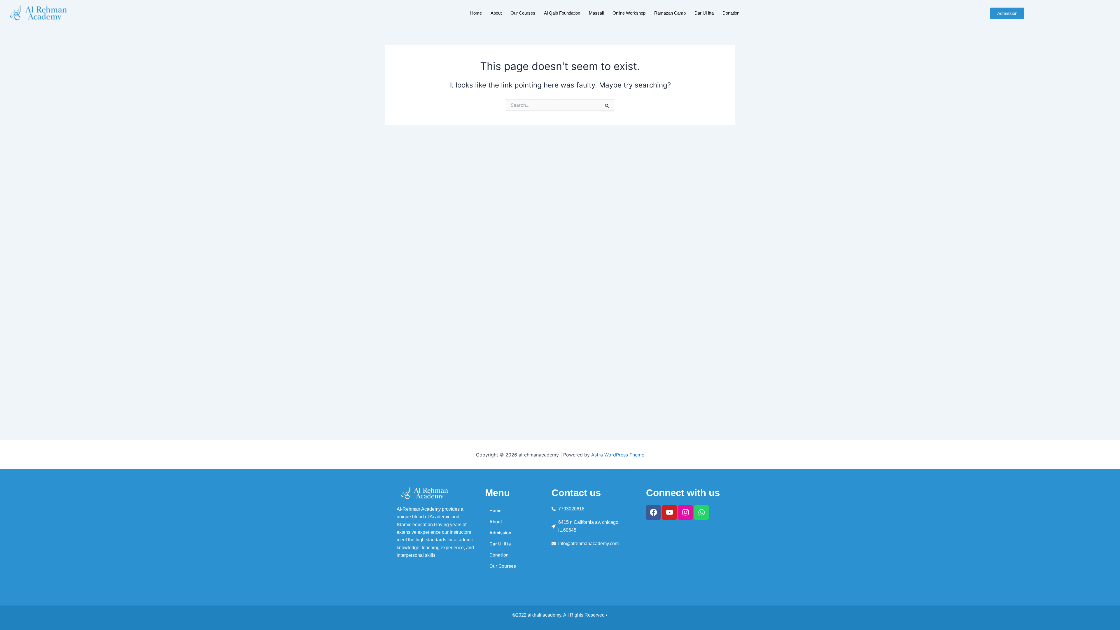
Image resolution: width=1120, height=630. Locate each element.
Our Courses (522, 12)
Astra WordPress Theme (617, 455)
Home (476, 12)
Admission (500, 533)
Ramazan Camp (670, 12)
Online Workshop (628, 12)
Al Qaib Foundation (562, 12)
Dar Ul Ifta (704, 12)
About (496, 12)
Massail (596, 12)
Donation (730, 12)
